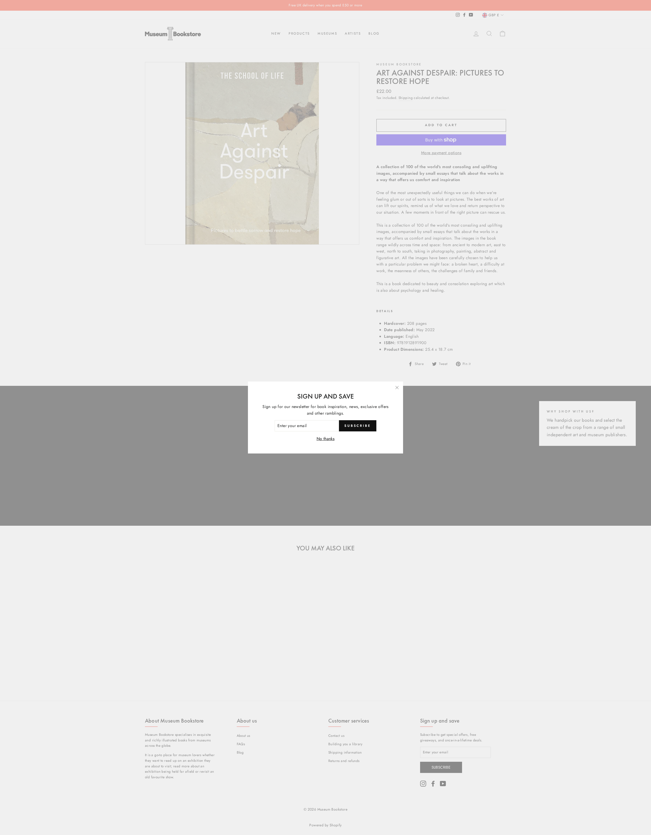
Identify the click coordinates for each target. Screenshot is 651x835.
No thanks (326, 439)
